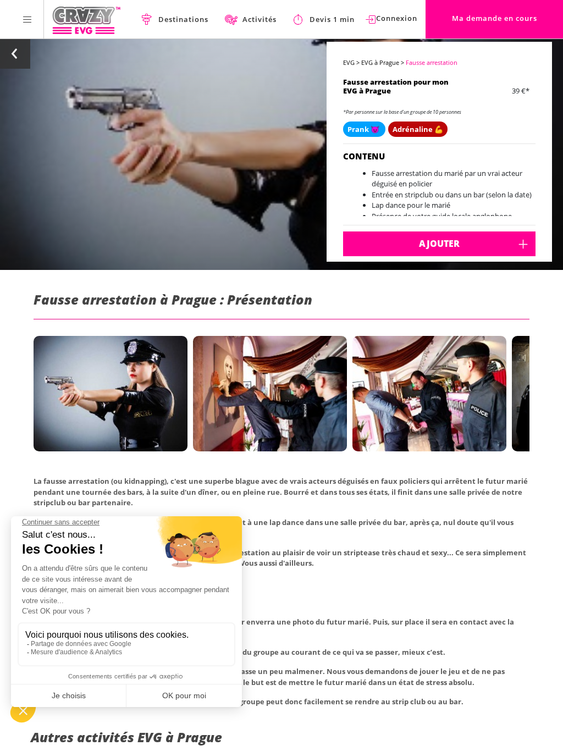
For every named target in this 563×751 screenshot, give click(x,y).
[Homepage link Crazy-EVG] (86, 19)
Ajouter (439, 244)
